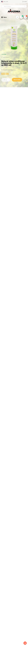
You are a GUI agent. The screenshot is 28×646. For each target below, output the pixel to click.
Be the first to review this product (8, 69)
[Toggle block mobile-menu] (2, 17)
